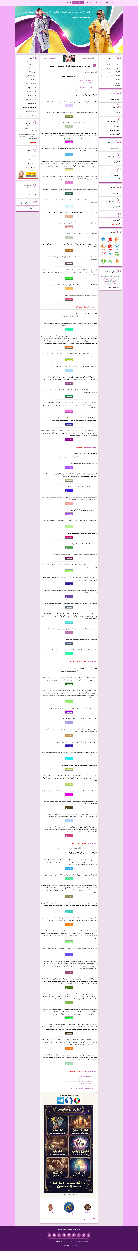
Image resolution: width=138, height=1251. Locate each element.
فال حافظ (113, 2)
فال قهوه (116, 126)
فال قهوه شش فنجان (113, 134)
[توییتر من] (64, 1235)
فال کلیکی (116, 193)
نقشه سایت (63, 1245)
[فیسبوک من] (79, 1235)
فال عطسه (33, 190)
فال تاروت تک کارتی (31, 75)
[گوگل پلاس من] (59, 1235)
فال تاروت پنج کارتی (31, 87)
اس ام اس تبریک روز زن (113, 64)
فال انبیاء (116, 112)
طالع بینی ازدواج (115, 161)
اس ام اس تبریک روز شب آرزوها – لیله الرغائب (82, 1088)
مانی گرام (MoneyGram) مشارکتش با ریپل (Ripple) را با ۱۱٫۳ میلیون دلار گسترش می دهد (27, 136)
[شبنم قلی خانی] (50, 58)
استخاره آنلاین (89, 2)
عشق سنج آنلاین (114, 206)
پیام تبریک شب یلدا (31, 167)
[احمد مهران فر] (88, 58)
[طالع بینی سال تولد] (110, 281)
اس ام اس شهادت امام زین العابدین (110, 75)
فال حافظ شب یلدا (31, 163)
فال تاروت (106, 2)
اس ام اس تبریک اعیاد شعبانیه (85, 1078)
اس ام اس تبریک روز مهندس (86, 80)
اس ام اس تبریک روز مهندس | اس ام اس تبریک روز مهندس (57, 11)
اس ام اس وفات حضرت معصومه (85, 1076)
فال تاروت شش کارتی (30, 91)
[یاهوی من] (88, 1235)
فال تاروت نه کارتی (31, 95)
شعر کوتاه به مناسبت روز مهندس (85, 82)
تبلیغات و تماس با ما (66, 2)
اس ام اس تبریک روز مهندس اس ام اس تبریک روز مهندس (70, 66)
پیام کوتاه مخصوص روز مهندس (85, 87)
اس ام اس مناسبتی (78, 2)
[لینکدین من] (49, 1235)
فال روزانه (98, 2)
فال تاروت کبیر (32, 67)
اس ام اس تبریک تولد (113, 71)
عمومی (86, 1218)
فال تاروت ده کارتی (31, 99)
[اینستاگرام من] (74, 1235)
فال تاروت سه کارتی (31, 79)
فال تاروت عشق (32, 103)
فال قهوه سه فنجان (114, 130)
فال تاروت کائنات (31, 71)
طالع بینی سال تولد (114, 287)
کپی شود (69, 106)
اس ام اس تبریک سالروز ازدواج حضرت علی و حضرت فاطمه (78, 1081)
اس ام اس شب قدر (88, 1085)
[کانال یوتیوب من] (54, 1235)
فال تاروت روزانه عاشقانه (29, 107)
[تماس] (69, 1235)
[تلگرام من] (84, 1235)
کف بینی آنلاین (115, 148)
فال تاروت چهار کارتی (30, 83)
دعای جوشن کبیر (114, 175)
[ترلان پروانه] (69, 58)
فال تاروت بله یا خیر (31, 111)
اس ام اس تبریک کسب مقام (86, 1083)
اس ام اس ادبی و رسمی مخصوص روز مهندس (82, 89)
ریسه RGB (116, 220)
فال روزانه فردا (32, 208)
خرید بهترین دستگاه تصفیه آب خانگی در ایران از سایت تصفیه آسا (29, 129)
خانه (120, 2)
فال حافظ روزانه (32, 159)
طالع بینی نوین (32, 194)
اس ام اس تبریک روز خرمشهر (111, 79)
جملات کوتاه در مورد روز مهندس (85, 85)
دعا (118, 179)
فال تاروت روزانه (32, 64)
